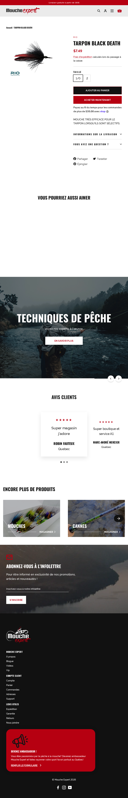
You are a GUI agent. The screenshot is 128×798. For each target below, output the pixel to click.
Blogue (9, 660)
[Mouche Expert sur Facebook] (58, 787)
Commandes (12, 689)
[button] (118, 518)
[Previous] (111, 378)
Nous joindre (12, 722)
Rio (75, 37)
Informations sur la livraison (95, 134)
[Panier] (120, 11)
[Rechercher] (99, 11)
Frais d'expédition (82, 56)
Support (10, 698)
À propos (10, 656)
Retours (10, 717)
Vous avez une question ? (91, 144)
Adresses (11, 694)
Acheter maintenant (97, 99)
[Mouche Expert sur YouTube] (70, 787)
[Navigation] (112, 11)
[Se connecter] (105, 11)
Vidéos (9, 665)
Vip (8, 670)
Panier (9, 684)
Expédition (11, 708)
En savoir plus (64, 340)
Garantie (10, 713)
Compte (10, 680)
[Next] (119, 378)
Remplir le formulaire (24, 765)
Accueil (9, 27)
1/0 (78, 78)
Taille (77, 72)
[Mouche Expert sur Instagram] (64, 787)
